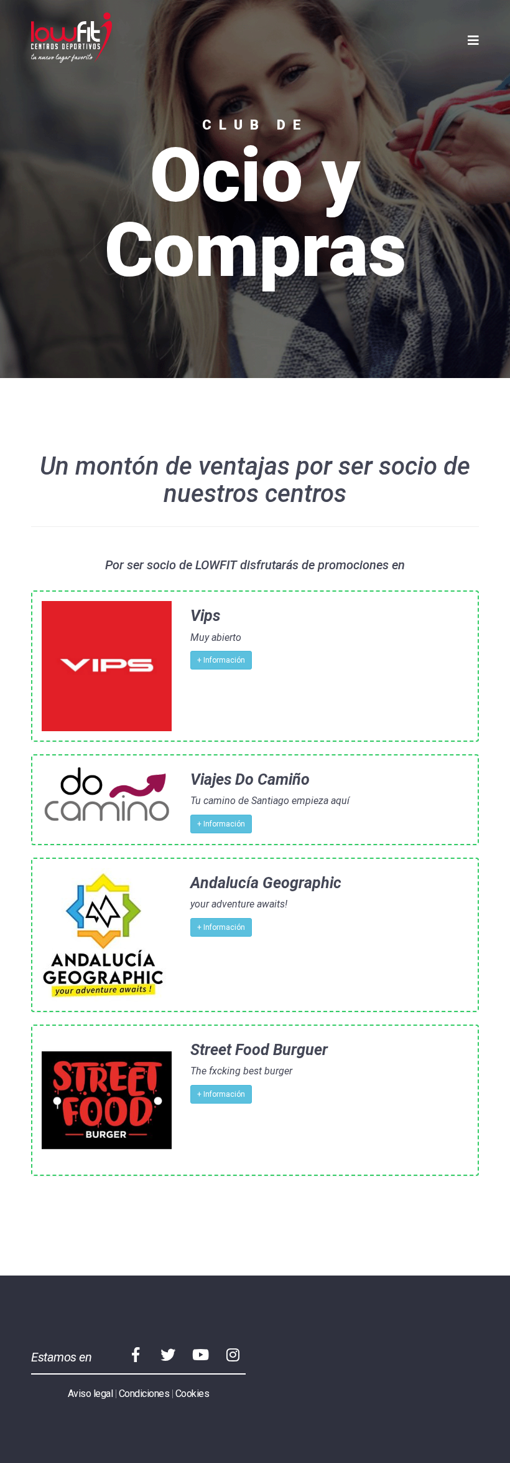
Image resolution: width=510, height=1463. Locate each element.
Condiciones (144, 1393)
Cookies (192, 1393)
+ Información (221, 660)
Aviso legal (90, 1393)
